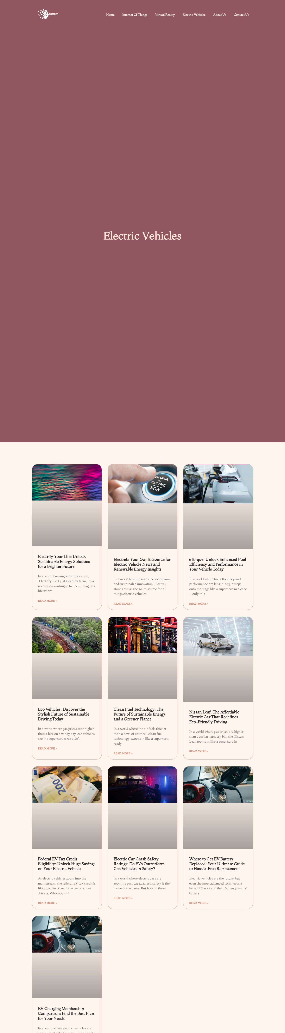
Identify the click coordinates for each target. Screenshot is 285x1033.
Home (110, 14)
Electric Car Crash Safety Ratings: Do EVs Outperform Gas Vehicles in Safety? (139, 863)
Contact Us (241, 14)
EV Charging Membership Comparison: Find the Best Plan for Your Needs (66, 1013)
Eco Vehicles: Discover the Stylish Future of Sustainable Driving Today (63, 714)
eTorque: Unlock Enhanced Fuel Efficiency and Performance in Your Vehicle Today (217, 564)
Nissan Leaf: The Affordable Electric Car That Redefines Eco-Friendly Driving (214, 716)
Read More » (47, 600)
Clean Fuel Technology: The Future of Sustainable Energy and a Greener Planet (139, 714)
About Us (219, 14)
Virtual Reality (165, 14)
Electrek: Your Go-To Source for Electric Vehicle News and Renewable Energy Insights (142, 564)
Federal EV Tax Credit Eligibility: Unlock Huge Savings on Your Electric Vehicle (66, 863)
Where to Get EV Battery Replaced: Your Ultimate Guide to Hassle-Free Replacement (217, 863)
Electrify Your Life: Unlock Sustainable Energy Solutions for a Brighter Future (64, 561)
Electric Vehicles (194, 14)
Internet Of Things (134, 14)
